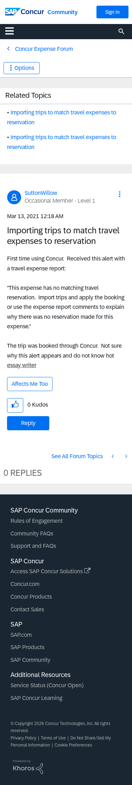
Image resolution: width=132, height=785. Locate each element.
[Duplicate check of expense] (113, 456)
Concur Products (31, 597)
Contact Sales (27, 609)
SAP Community (30, 660)
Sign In (112, 12)
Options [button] (24, 68)
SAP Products (27, 647)
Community (62, 12)
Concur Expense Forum (44, 49)
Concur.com (25, 584)
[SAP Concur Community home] (24, 11)
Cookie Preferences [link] (73, 745)
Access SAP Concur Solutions (47, 571)
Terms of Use (53, 738)
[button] (120, 194)
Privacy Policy (23, 738)
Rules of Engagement (37, 521)
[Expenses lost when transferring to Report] (125, 456)
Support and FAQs (33, 546)
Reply (28, 423)
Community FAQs (32, 534)
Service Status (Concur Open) (47, 685)
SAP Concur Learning (36, 698)
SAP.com (21, 635)
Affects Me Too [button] (30, 384)
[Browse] (13, 31)
